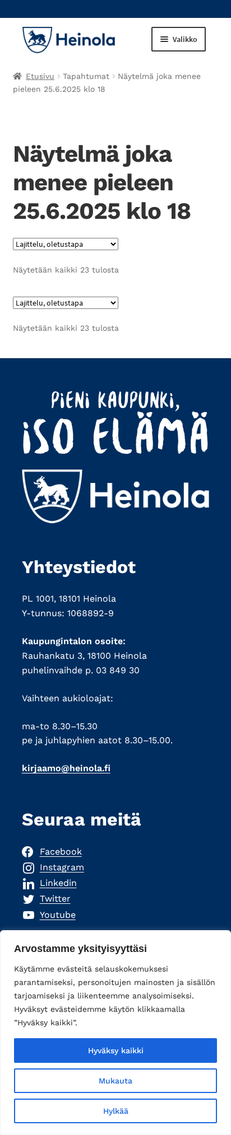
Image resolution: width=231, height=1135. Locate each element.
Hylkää (115, 1110)
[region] (115, 1032)
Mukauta (115, 1080)
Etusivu (40, 76)
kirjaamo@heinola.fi (66, 768)
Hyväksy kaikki (116, 1050)
